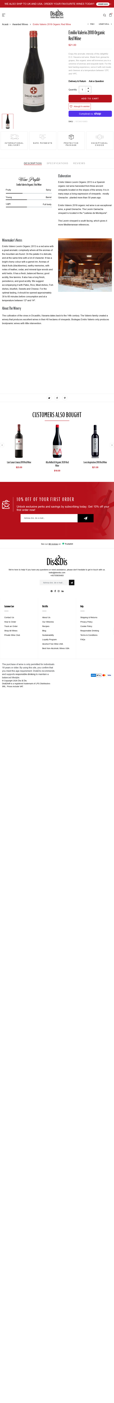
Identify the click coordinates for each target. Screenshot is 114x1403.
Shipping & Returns (88, 617)
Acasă (5, 24)
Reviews (79, 163)
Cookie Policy (86, 626)
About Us (46, 617)
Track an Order (11, 626)
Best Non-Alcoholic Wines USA (55, 648)
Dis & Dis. (22, 680)
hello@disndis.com (57, 572)
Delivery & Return (77, 81)
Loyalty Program (49, 639)
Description (33, 163)
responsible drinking (25, 674)
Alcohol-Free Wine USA (52, 644)
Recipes (45, 626)
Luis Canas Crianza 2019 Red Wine (19, 462)
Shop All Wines (10, 631)
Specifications (57, 163)
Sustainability (48, 635)
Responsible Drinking (89, 631)
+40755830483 (57, 575)
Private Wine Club (12, 635)
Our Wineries (48, 622)
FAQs (82, 639)
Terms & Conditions (88, 635)
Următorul (104, 24)
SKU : (72, 121)
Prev (92, 24)
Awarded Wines (20, 24)
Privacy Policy (86, 622)
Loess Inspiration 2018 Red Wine (95, 462)
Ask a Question (96, 81)
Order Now (103, 4)
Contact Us (9, 617)
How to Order (10, 622)
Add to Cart (90, 98)
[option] (33, 71)
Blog (44, 631)
